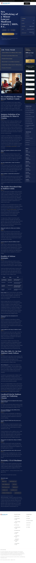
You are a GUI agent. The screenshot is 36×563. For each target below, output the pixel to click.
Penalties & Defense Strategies (7, 58)
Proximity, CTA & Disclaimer (6, 67)
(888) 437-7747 (29, 52)
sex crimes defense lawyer (11, 209)
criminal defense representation (11, 146)
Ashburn (27, 154)
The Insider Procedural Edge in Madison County (10, 55)
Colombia (27, 179)
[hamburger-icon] (22, 3)
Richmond (27, 161)
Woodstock (27, 175)
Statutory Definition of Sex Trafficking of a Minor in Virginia (11, 52)
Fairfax (27, 150)
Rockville (27, 165)
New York (27, 172)
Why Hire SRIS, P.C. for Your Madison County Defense (10, 61)
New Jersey (27, 168)
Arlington (27, 157)
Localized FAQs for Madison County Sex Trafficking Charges (12, 64)
